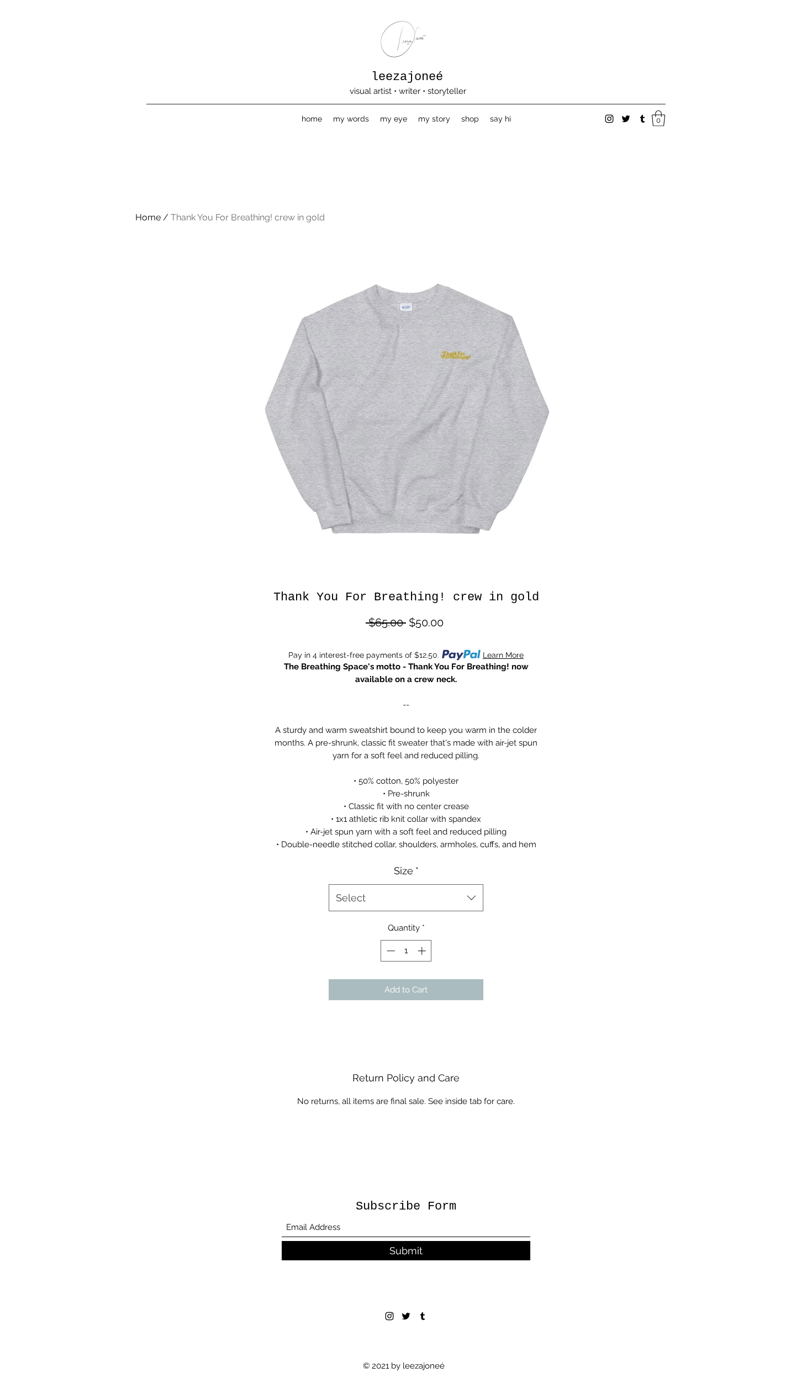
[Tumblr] (642, 118)
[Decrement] (389, 951)
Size (406, 870)
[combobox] (406, 898)
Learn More (503, 655)
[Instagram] (609, 118)
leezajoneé (407, 77)
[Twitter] (625, 118)
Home (148, 217)
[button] (658, 118)
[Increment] (422, 951)
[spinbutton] (406, 951)
